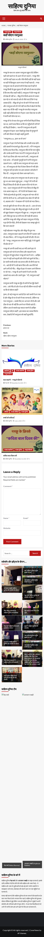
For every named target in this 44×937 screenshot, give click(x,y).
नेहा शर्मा (7, 383)
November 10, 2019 (20, 459)
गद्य (12, 371)
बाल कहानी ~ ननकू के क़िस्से (12, 380)
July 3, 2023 (18, 421)
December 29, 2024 (17, 383)
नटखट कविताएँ (15, 412)
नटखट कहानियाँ (20, 371)
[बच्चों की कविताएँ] (22, 401)
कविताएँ (6, 412)
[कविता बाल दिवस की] (22, 439)
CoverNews (34, 930)
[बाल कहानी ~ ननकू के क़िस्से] (22, 363)
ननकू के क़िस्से (17, 32)
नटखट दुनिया (7, 32)
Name (6, 518)
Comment (8, 486)
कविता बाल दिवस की (10, 455)
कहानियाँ (6, 371)
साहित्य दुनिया (22, 6)
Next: (10, 334)
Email (26, 518)
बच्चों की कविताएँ (8, 417)
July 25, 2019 (19, 39)
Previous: (7, 326)
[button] (4, 18)
